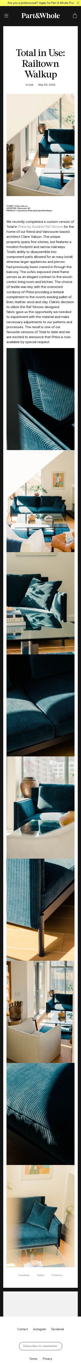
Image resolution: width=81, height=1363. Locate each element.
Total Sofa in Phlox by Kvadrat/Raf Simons (34, 210)
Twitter (41, 1275)
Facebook (24, 1275)
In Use (29, 84)
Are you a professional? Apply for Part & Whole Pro (41, 3)
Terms (33, 1358)
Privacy (47, 1358)
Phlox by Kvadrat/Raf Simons (40, 226)
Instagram (39, 1329)
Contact (22, 1329)
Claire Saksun (21, 206)
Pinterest (57, 1275)
